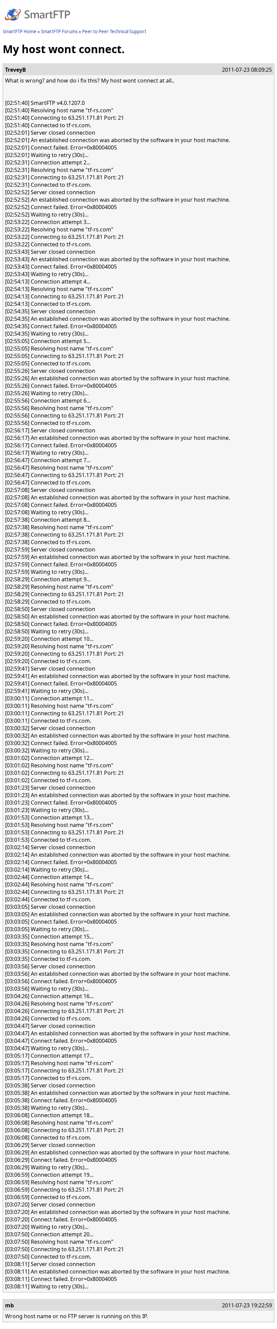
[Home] (37, 24)
